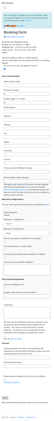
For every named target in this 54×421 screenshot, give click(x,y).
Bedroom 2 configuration (14, 219)
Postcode (8, 151)
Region (6, 142)
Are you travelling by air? (14, 284)
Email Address (9, 107)
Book (5, 398)
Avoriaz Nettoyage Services (15, 190)
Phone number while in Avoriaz (16, 177)
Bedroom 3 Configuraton (14, 229)
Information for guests (15, 37)
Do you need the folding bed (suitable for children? (24, 254)
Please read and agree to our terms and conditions (24, 376)
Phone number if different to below (18, 168)
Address (7, 116)
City (5, 133)
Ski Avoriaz (7, 3)
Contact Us (30, 417)
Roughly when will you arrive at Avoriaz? (20, 292)
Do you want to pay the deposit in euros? (20, 66)
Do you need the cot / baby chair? (18, 246)
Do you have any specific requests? (18, 262)
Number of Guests (11, 90)
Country (7, 159)
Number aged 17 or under (14, 99)
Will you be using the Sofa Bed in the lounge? (22, 238)
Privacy (28, 20)
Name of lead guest (12, 81)
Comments (8, 305)
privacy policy (16, 339)
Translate (20, 26)
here (47, 204)
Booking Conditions (12, 382)
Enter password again (13, 362)
